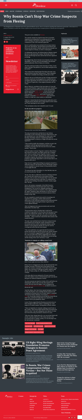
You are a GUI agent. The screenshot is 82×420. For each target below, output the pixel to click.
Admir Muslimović (8, 35)
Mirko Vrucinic (39, 91)
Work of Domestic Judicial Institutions (34, 332)
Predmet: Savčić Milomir (30, 329)
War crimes (40, 329)
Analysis (12, 11)
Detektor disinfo (47, 405)
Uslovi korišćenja (37, 417)
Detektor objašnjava (48, 403)
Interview (32, 405)
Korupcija (63, 401)
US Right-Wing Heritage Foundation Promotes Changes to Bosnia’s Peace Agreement (39, 346)
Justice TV (45, 399)
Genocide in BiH (28, 326)
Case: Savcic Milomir (30, 323)
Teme (63, 396)
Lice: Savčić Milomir (38, 326)
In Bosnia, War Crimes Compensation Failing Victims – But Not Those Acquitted (39, 369)
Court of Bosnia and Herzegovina (44, 323)
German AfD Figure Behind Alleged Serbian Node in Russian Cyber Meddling (69, 65)
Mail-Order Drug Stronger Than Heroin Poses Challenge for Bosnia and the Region (67, 344)
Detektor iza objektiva (49, 409)
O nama (21, 396)
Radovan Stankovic (41, 95)
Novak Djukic (36, 94)
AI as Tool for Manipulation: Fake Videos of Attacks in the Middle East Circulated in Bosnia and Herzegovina (67, 367)
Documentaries (47, 407)
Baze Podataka (66, 412)
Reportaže (32, 11)
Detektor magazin (47, 401)
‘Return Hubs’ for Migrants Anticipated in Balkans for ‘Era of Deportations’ (69, 41)
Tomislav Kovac (38, 92)
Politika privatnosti (43, 417)
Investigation (33, 403)
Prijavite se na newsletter (74, 11)
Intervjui (25, 11)
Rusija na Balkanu (65, 403)
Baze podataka (41, 11)
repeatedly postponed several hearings (35, 285)
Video (2, 11)
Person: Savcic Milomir (50, 326)
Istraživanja (18, 11)
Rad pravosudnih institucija (68, 409)
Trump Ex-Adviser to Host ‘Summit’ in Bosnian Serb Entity (66, 379)
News (7, 11)
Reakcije (32, 409)
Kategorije (33, 396)
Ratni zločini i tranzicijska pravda (69, 399)
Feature (32, 407)
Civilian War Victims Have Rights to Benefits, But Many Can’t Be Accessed (67, 355)
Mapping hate (64, 407)
